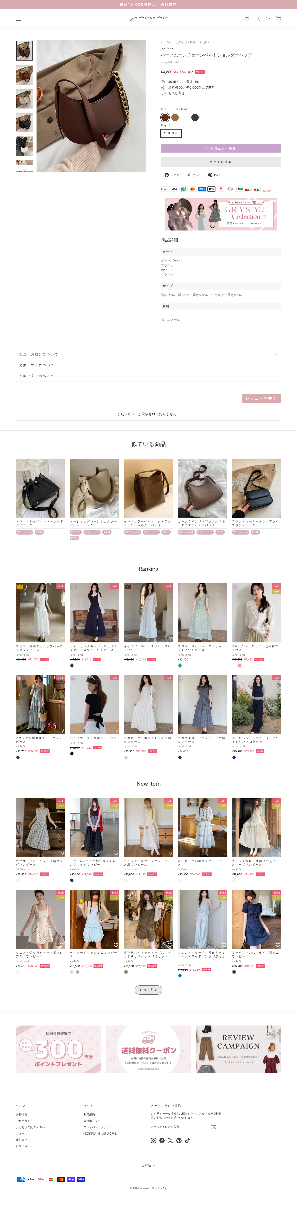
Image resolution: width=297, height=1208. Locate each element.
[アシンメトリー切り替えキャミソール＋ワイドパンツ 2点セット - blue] (180, 976)
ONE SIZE (171, 133)
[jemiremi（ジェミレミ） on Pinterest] (179, 1140)
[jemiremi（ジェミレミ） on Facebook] (162, 1140)
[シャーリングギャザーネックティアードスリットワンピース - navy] (72, 665)
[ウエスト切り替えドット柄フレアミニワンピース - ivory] (18, 972)
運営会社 (21, 1140)
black (195, 117)
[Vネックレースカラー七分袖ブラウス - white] (234, 665)
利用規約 (89, 1115)
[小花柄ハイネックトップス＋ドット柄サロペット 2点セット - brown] (126, 972)
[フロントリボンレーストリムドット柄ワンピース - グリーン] (180, 665)
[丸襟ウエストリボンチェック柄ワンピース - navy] (180, 757)
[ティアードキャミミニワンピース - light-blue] (72, 972)
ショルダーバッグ (195, 42)
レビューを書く (261, 398)
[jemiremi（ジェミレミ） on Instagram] (153, 1140)
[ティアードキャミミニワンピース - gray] (77, 972)
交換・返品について (37, 365)
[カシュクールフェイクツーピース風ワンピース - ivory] (126, 880)
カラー (174, 109)
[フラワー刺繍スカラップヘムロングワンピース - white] (18, 665)
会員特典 (21, 1115)
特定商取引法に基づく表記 (100, 1133)
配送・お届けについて (39, 354)
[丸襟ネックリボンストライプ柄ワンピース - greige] (126, 757)
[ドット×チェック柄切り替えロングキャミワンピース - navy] (72, 880)
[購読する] (213, 1127)
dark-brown (165, 117)
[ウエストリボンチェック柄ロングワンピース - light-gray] (18, 880)
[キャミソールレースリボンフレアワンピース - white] (126, 665)
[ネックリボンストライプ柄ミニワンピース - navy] (234, 972)
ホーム (165, 42)
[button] (221, 148)
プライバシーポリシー (97, 1127)
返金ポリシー (91, 1121)
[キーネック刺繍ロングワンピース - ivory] (180, 880)
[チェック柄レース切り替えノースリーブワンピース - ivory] (234, 880)
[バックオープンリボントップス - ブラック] (72, 754)
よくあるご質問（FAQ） (31, 1127)
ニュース (21, 1133)
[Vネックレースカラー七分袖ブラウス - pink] (239, 665)
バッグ (176, 42)
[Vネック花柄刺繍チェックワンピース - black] (18, 757)
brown (175, 117)
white (185, 117)
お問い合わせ (24, 1146)
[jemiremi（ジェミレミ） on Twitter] (170, 1140)
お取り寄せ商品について (41, 376)
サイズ (166, 125)
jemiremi (168, 48)
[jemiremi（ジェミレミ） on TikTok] (187, 1140)
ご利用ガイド (24, 1121)
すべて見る (148, 990)
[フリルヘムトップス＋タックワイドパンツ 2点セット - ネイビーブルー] (234, 757)
